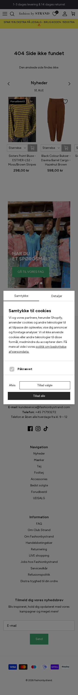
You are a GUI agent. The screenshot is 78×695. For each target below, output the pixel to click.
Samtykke (21, 296)
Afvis (12, 385)
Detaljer (56, 296)
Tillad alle (39, 396)
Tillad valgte (44, 385)
